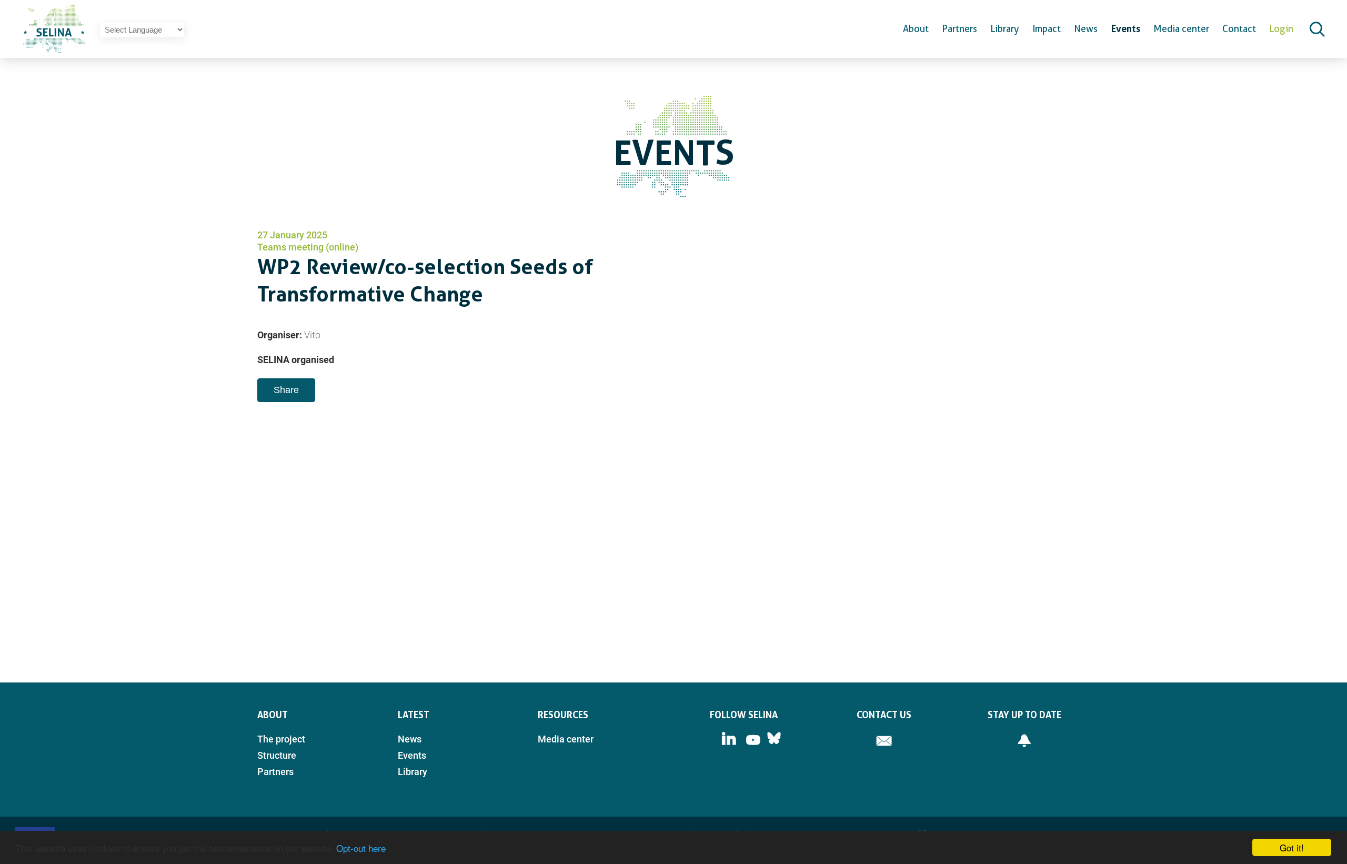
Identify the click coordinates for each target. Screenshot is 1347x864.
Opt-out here (361, 848)
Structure (276, 755)
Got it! (1292, 847)
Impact (1046, 28)
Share (286, 390)
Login (1281, 28)
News (1086, 28)
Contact (1239, 28)
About (916, 28)
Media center (1181, 28)
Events (1125, 28)
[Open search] (1317, 29)
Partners (959, 28)
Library (1004, 28)
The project (281, 739)
